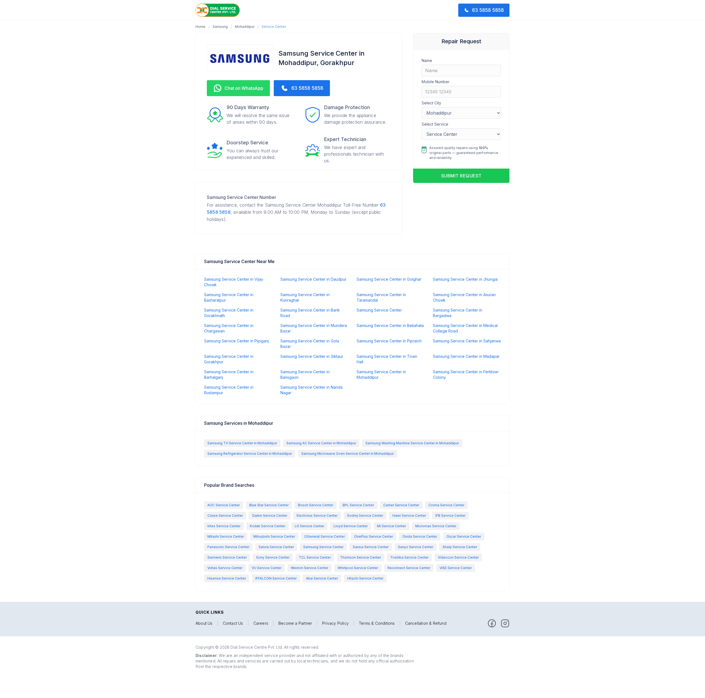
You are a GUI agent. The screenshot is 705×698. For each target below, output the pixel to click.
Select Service (435, 124)
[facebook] (491, 623)
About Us (204, 623)
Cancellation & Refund (425, 623)
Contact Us (233, 623)
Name (427, 60)
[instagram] (505, 623)
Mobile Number (435, 81)
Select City (431, 103)
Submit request (461, 175)
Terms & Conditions (377, 623)
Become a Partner (295, 623)
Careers (260, 623)
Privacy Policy (335, 623)
